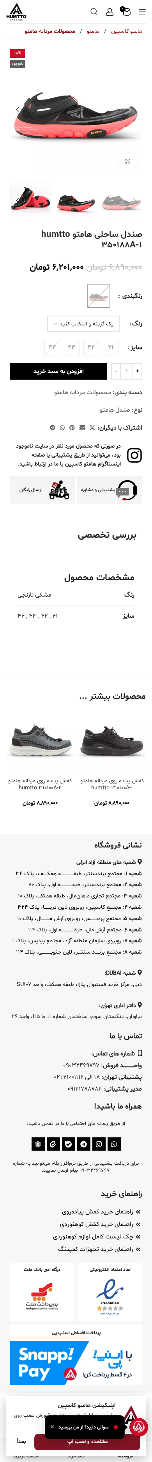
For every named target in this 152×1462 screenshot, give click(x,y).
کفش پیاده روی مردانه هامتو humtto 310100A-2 (40, 784)
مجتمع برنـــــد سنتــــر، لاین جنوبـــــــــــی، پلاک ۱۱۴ (68, 952)
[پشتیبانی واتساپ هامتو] (114, 1144)
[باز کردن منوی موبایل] (142, 12)
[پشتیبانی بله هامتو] (68, 1144)
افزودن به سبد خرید (59, 371)
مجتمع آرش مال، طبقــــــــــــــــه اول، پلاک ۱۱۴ (75, 930)
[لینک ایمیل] (82, 428)
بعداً (21, 1441)
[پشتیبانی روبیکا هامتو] (38, 1144)
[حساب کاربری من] (109, 12)
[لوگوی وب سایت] (16, 11)
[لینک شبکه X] (92, 428)
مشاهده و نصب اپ (87, 1441)
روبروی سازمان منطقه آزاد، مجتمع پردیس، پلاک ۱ (66, 941)
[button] (134, 109)
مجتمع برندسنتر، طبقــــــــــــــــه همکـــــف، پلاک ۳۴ (69, 874)
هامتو (92, 31)
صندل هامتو (115, 410)
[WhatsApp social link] (62, 428)
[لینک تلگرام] (53, 428)
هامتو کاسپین (126, 31)
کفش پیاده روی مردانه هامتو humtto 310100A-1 (112, 784)
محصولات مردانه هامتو (50, 31)
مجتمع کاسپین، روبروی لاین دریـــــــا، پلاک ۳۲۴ (69, 907)
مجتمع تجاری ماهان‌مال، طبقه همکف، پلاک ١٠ (69, 896)
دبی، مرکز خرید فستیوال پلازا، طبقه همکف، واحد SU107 (79, 984)
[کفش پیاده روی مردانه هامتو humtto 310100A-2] (40, 741)
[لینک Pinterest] (72, 428)
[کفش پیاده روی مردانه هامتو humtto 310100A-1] (112, 741)
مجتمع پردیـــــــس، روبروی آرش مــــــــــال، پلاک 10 (69, 918)
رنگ (137, 324)
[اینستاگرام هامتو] (99, 1144)
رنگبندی (131, 296)
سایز (136, 347)
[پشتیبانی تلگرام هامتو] (83, 1144)
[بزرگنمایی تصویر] (127, 161)
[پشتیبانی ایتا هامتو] (53, 1144)
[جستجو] (94, 12)
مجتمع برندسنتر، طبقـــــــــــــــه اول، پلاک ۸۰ (74, 884)
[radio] (110, 347)
